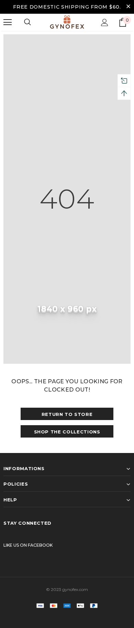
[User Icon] (104, 22)
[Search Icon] (27, 22)
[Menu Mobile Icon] (7, 22)
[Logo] (67, 22)
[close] (128, 6)
